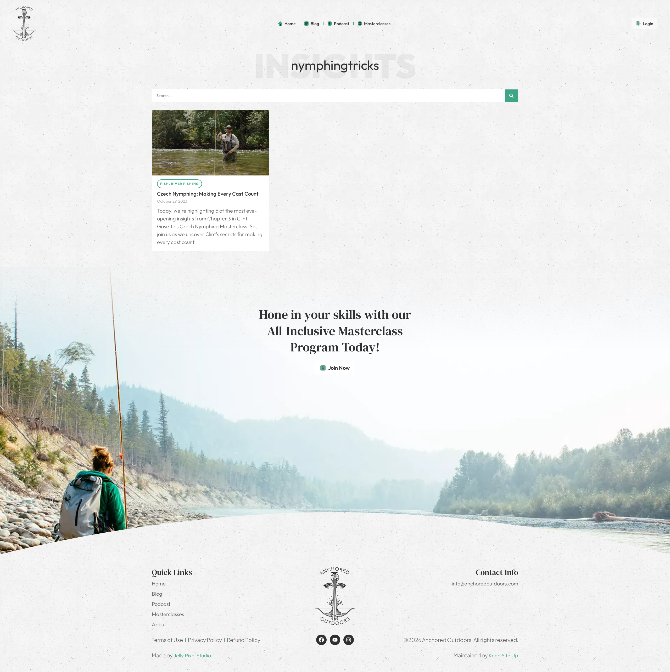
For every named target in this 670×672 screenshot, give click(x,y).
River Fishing (185, 184)
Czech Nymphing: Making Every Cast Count (208, 193)
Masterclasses (168, 614)
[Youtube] (335, 640)
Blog (157, 593)
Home (159, 583)
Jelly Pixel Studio (192, 655)
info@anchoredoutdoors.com (485, 583)
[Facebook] (321, 640)
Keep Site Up (503, 655)
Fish (164, 184)
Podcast (161, 604)
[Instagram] (348, 640)
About (159, 624)
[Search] (511, 95)
